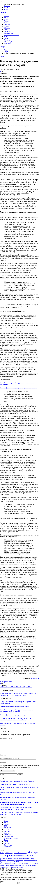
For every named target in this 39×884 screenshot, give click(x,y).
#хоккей (9, 682)
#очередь (31, 863)
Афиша (6, 19)
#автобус (11, 853)
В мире (6, 17)
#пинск (35, 863)
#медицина (11, 861)
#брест (8, 855)
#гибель (2, 858)
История (6, 26)
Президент (7, 31)
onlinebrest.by (35, 678)
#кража (2, 861)
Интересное (7, 24)
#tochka (2, 853)
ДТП (5, 23)
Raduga (2, 47)
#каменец (20, 860)
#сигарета (34, 865)
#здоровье (15, 860)
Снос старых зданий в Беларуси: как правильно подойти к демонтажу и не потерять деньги (19, 813)
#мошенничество (5, 863)
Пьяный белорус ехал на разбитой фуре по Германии (17, 781)
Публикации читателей (11, 35)
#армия (15, 853)
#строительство (3, 867)
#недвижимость (23, 863)
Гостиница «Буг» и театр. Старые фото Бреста (15, 784)
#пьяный (19, 865)
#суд (8, 867)
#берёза (2, 856)
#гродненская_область (11, 858)
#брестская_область (22, 855)
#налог (12, 863)
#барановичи (22, 853)
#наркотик (16, 863)
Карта (6, 9)
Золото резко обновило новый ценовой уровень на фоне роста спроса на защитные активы (19, 803)
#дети (32, 858)
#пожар (2, 865)
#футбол (17, 867)
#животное (3, 860)
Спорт (6, 38)
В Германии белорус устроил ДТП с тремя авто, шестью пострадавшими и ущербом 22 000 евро (18, 694)
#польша (8, 865)
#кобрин (26, 860)
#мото (31, 861)
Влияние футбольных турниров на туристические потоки (18, 388)
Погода (6, 29)
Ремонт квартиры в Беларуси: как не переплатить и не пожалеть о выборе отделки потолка (17, 808)
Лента (6, 7)
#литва (6, 861)
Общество (7, 28)
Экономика (7, 43)
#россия (28, 865)
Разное (6, 36)
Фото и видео (8, 42)
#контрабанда (32, 860)
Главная (6, 16)
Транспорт (7, 40)
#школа (21, 867)
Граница (6, 21)
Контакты (7, 6)
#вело (35, 856)
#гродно (19, 858)
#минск (16, 862)
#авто (7, 853)
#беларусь (3, 682)
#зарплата (10, 860)
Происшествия (8, 33)
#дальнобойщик (25, 858)
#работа (24, 865)
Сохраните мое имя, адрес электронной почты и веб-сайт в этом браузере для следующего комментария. (19, 766)
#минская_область (24, 861)
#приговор (14, 865)
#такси (12, 867)
